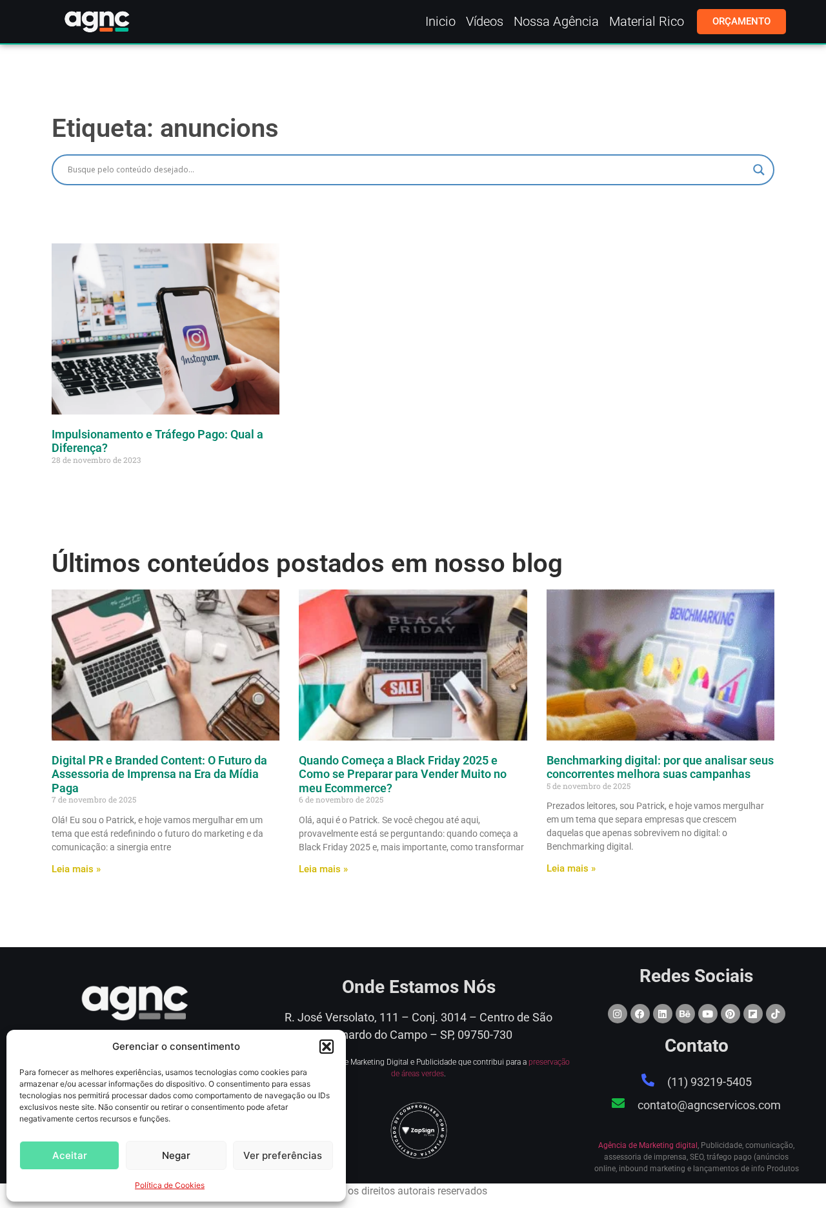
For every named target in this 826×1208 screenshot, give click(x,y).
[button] (326, 1046)
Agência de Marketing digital (648, 1145)
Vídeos (484, 21)
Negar (176, 1155)
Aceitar (69, 1155)
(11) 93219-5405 (709, 1082)
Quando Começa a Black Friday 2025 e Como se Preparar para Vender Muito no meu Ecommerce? (403, 774)
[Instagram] (617, 1013)
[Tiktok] (775, 1013)
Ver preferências (282, 1155)
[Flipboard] (753, 1013)
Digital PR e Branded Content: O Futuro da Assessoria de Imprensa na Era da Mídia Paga (159, 774)
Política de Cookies (170, 1185)
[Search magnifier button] (759, 170)
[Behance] (685, 1013)
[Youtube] (708, 1013)
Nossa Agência (556, 21)
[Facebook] (640, 1013)
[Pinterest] (730, 1013)
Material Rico (646, 21)
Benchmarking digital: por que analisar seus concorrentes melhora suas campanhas (660, 767)
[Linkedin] (662, 1013)
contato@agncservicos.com (709, 1105)
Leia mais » (76, 869)
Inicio (440, 21)
